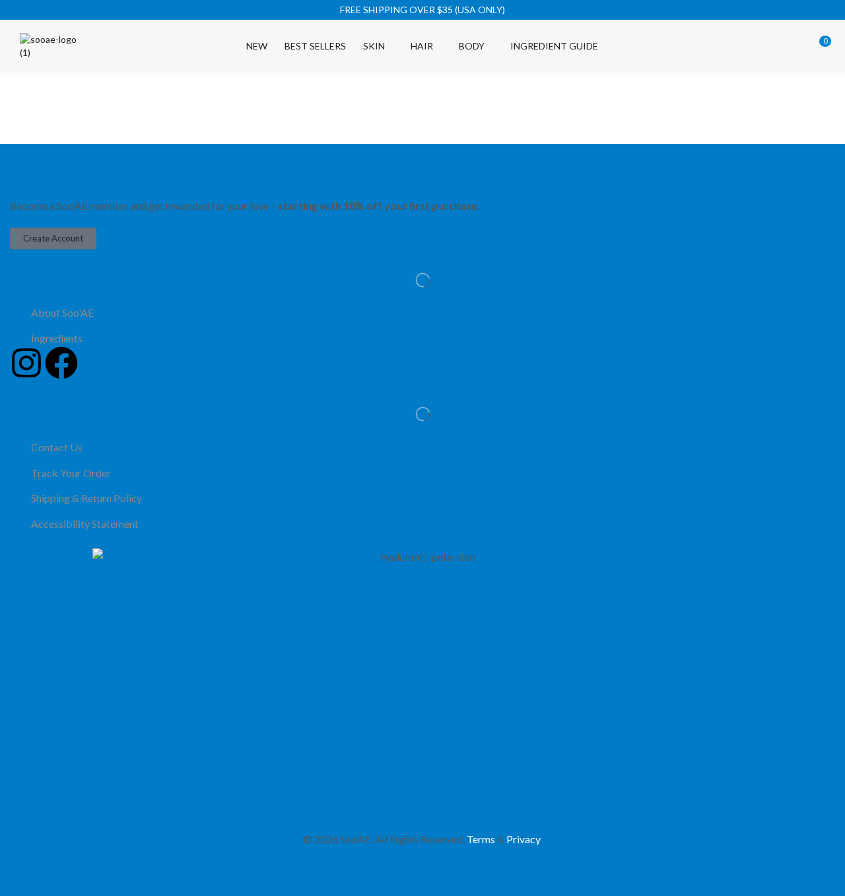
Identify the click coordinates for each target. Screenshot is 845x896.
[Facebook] (61, 362)
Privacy (523, 839)
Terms (481, 839)
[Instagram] (26, 362)
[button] (730, 46)
